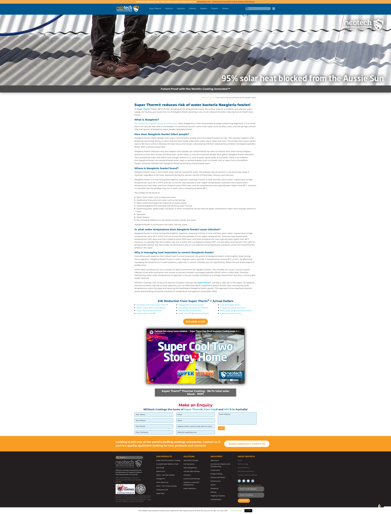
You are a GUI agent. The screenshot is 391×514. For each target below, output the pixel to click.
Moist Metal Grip (162, 482)
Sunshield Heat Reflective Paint (167, 464)
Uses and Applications (230, 305)
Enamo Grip (160, 471)
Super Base (160, 493)
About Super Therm (145, 313)
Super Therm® (155, 8)
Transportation (216, 499)
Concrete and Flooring (191, 479)
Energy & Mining (216, 474)
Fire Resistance (188, 464)
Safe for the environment (189, 311)
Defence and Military (218, 477)
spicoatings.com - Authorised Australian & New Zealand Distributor (226, 2)
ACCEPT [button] (248, 510)
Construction (215, 470)
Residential (214, 488)
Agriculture (215, 460)
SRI (232, 311)
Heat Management (190, 468)
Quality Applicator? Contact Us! (246, 443)
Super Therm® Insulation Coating (168, 460)
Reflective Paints (201, 313)
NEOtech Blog (243, 464)
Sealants (203, 8)
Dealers (225, 8)
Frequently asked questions (232, 308)
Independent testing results (191, 305)
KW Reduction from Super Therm (183, 301)
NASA (139, 308)
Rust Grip (210, 409)
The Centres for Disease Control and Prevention (156, 123)
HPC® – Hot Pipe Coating (165, 475)
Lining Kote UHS (162, 490)
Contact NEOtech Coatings (247, 475)
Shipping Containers (218, 496)
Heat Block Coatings (190, 460)
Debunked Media (244, 311)
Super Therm (142, 311)
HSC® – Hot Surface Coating (166, 486)
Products (169, 8)
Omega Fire (160, 479)
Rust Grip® (160, 468)
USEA (145, 308)
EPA (151, 308)
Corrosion (187, 475)
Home (240, 460)
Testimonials (155, 311)
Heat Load (225, 311)
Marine (213, 485)
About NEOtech (243, 468)
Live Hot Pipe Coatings (191, 471)
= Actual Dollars (221, 301)
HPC (227, 409)
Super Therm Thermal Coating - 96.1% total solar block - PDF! (195, 392)
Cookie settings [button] (236, 511)
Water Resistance (189, 488)
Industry (192, 8)
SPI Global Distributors (246, 471)
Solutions (181, 8)
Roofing (213, 492)
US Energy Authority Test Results (193, 308)
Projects (214, 8)
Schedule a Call (195, 321)
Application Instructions (231, 313)
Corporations (159, 308)
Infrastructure (216, 481)
